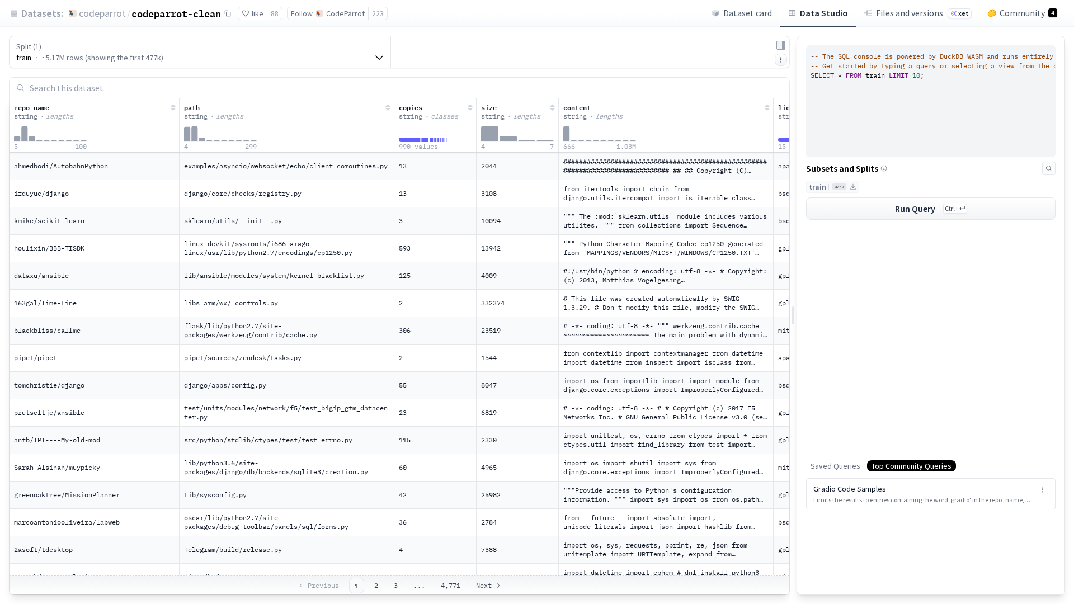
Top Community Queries (911, 466)
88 (275, 13)
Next (484, 585)
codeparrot (102, 13)
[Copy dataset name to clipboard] (227, 13)
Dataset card (747, 12)
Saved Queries (835, 466)
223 (378, 13)
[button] (931, 494)
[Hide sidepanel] (780, 45)
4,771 (450, 585)
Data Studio (824, 12)
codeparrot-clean (176, 13)
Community (1027, 12)
